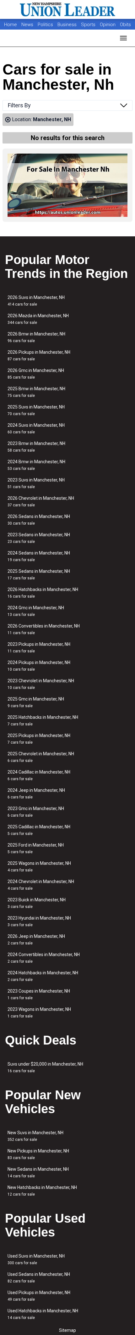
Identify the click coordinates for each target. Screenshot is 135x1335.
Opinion (108, 24)
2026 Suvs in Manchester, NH (36, 301)
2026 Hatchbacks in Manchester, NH (43, 593)
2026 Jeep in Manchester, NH (36, 939)
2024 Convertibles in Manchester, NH (44, 958)
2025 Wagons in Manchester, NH (39, 866)
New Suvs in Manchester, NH (35, 1136)
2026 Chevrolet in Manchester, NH (41, 501)
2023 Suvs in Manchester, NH (36, 483)
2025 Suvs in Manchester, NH (36, 410)
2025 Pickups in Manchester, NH (39, 739)
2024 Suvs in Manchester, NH (36, 428)
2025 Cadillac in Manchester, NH (39, 830)
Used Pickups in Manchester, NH (39, 1296)
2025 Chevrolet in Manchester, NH (41, 757)
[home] (67, 9)
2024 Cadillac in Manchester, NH (39, 775)
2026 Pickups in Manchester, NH (39, 355)
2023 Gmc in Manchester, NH (36, 812)
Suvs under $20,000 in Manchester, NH (45, 1067)
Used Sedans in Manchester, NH (39, 1277)
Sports (89, 24)
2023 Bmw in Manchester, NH (36, 447)
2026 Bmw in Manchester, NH (36, 337)
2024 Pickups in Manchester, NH (39, 666)
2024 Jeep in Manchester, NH (36, 793)
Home (10, 24)
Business (67, 24)
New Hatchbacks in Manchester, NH (42, 1191)
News (27, 24)
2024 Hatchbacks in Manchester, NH (43, 976)
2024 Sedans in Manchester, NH (39, 556)
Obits (125, 24)
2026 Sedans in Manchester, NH (39, 520)
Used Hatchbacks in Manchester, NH (43, 1314)
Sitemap (67, 1330)
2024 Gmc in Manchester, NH (36, 611)
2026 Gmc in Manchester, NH (36, 374)
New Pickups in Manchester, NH (38, 1154)
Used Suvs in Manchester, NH (36, 1259)
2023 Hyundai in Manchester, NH (39, 921)
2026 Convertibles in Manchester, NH (44, 629)
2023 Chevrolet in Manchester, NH (41, 684)
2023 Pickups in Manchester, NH (39, 647)
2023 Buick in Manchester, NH (37, 903)
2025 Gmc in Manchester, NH (36, 702)
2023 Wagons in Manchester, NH (39, 1012)
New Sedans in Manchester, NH (38, 1172)
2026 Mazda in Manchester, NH (38, 319)
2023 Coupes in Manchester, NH (39, 994)
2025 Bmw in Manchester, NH (36, 392)
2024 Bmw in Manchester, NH (36, 465)
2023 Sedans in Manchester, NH (39, 538)
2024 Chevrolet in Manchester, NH (41, 885)
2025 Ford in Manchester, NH (36, 848)
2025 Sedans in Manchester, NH (39, 574)
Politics (45, 24)
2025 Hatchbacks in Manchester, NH (43, 720)
